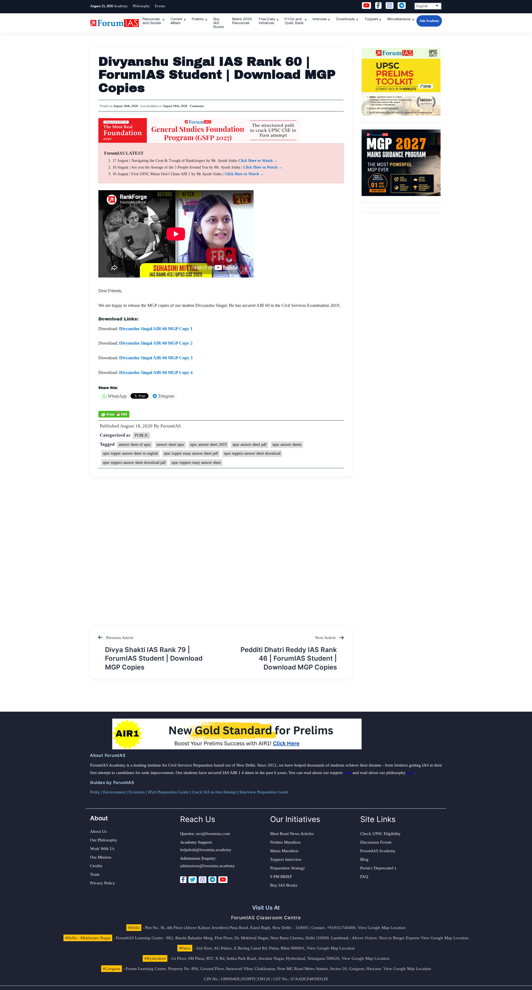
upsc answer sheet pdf (249, 444)
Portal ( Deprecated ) (378, 868)
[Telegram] (212, 879)
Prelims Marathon (285, 842)
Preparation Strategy (287, 868)
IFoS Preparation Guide (168, 792)
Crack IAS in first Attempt (214, 792)
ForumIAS (170, 426)
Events (160, 6)
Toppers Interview (285, 859)
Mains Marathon (284, 851)
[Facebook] (183, 879)
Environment (114, 792)
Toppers (371, 19)
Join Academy (429, 21)
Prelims (198, 19)
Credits (96, 866)
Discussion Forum (376, 842)
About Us (98, 831)
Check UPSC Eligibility (380, 833)
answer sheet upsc (170, 444)
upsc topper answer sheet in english (130, 453)
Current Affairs (176, 21)
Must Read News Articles (292, 833)
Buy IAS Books (218, 23)
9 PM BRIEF (281, 876)
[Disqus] (221, 546)
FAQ (364, 876)
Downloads (345, 19)
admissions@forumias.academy (207, 866)
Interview (320, 19)
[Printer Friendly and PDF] (113, 413)
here (347, 772)
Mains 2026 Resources (242, 21)
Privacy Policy (102, 883)
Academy (121, 6)
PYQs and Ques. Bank (294, 21)
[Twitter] (192, 879)
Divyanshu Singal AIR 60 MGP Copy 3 (156, 357)
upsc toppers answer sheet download (252, 453)
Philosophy (141, 6)
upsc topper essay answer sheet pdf (191, 453)
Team (94, 874)
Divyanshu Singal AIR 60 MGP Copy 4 (156, 372)
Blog (364, 859)
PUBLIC (142, 435)
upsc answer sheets (286, 444)
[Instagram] (202, 879)
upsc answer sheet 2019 (208, 444)
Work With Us (102, 848)
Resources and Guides (151, 21)
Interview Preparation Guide (264, 792)
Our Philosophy (103, 840)
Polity (95, 792)
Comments (197, 106)
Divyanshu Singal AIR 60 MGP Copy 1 (156, 328)
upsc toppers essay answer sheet (196, 462)
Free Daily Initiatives (267, 21)
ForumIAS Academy (378, 851)
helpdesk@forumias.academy (205, 850)
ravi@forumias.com (213, 833)
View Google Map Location (382, 927)
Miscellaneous (399, 19)
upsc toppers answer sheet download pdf (134, 462)
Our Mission (100, 857)
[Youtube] (222, 879)
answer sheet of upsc (135, 444)
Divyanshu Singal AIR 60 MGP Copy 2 (156, 343)
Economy (137, 792)
